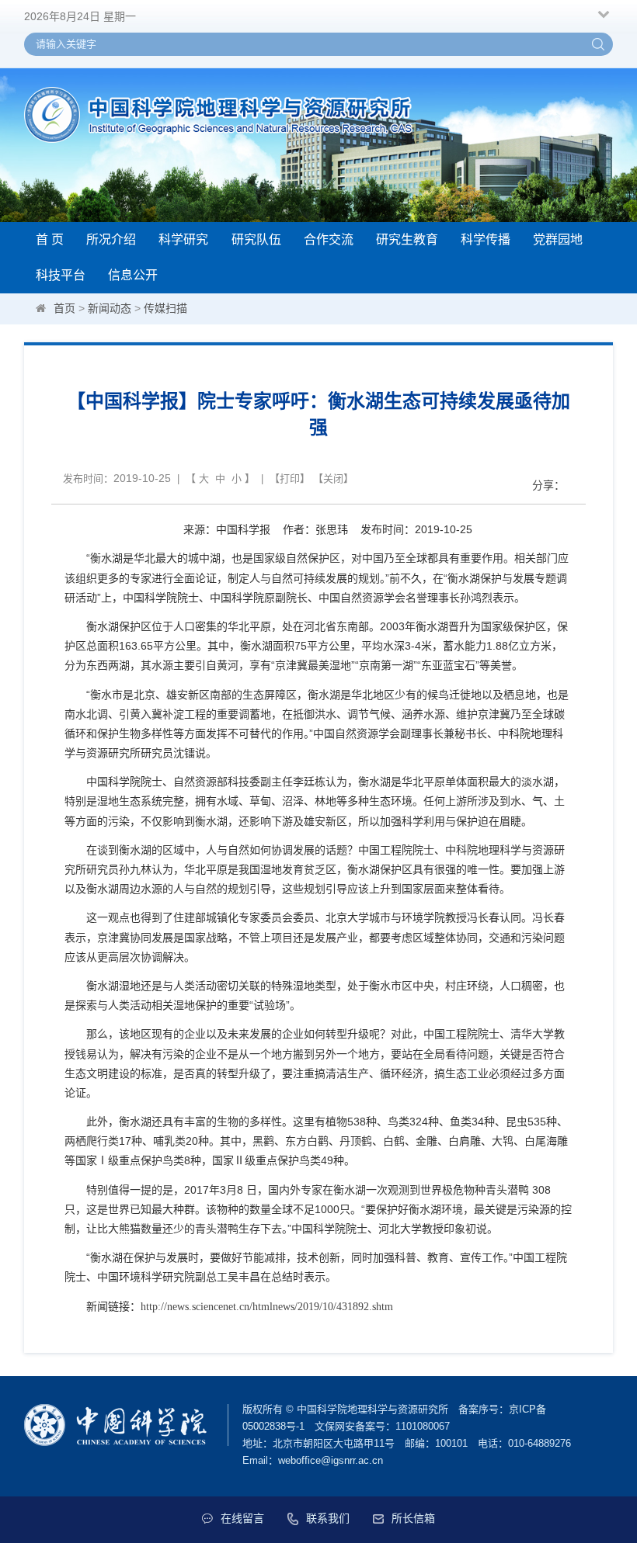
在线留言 (242, 1518)
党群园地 (558, 239)
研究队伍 (256, 239)
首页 (64, 308)
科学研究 (183, 239)
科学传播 (485, 239)
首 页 (50, 239)
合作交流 (328, 239)
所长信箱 (413, 1518)
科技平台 (60, 275)
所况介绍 (111, 239)
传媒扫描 (165, 308)
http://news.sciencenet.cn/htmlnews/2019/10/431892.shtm (267, 1306)
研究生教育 (407, 239)
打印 (290, 478)
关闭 (333, 478)
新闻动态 (109, 308)
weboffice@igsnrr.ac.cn (330, 1460)
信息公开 (133, 275)
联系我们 (328, 1518)
